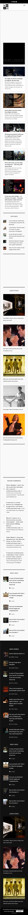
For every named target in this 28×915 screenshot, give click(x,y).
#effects (7, 182)
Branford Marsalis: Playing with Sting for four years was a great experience (16, 242)
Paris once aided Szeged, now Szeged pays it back (15, 510)
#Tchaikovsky (8, 100)
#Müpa (6, 72)
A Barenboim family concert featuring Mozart (14, 529)
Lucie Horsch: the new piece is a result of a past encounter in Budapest (17, 229)
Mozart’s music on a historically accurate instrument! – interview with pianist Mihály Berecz (15, 495)
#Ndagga (7, 125)
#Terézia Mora (8, 101)
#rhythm (7, 128)
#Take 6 (7, 97)
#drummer (7, 181)
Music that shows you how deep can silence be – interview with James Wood (14, 164)
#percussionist (8, 73)
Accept (19, 911)
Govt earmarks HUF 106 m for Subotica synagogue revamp (16, 595)
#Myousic (7, 184)
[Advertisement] (14, 26)
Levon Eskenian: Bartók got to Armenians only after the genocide (16, 222)
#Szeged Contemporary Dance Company (9, 95)
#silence (10, 156)
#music (11, 183)
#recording (7, 187)
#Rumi (6, 156)
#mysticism (7, 151)
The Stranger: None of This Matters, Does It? (13, 409)
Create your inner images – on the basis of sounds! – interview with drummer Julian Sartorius (14, 198)
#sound (7, 188)
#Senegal (7, 129)
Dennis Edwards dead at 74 (17, 653)
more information (10, 911)
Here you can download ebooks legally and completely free (15, 608)
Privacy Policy (14, 913)
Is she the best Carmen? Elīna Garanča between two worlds (16, 236)
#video (7, 102)
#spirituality (8, 157)
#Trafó (11, 129)
